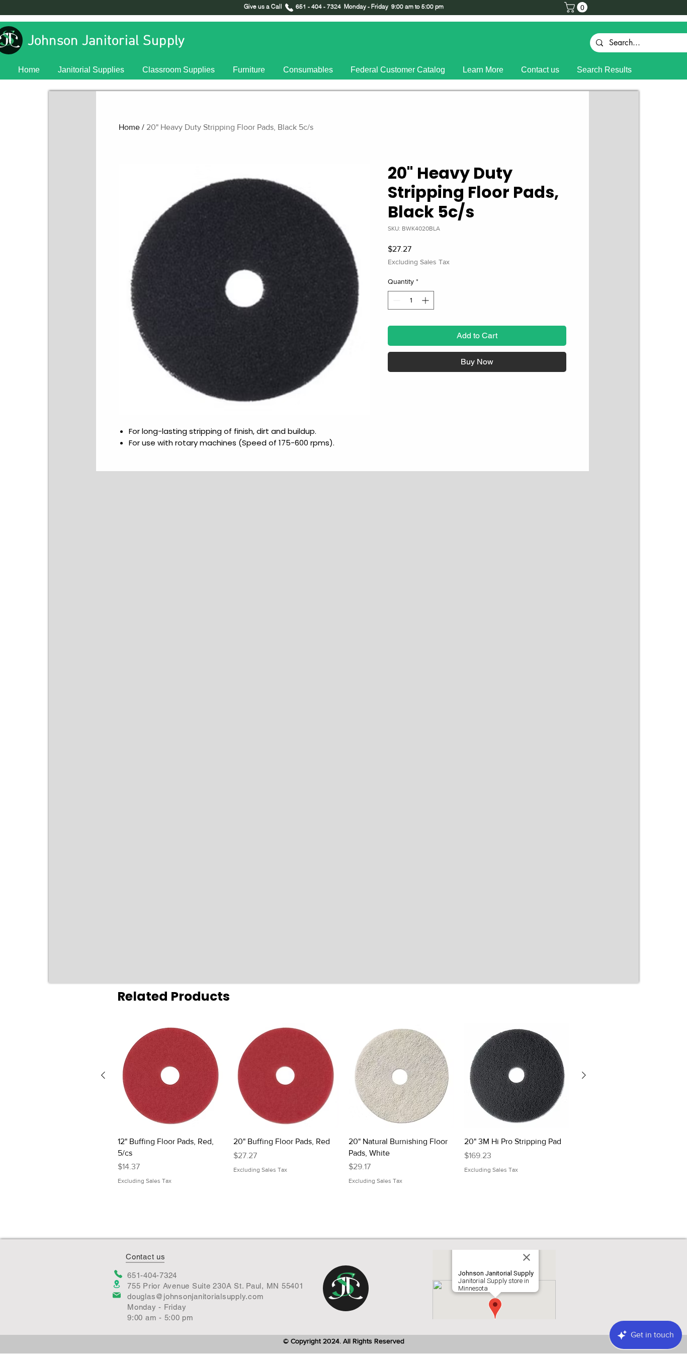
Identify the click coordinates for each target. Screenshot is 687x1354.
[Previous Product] (103, 1075)
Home (129, 127)
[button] (577, 7)
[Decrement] (395, 300)
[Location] (116, 1284)
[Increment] (426, 300)
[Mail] (116, 1295)
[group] (343, 1104)
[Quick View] (170, 1076)
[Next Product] (584, 1075)
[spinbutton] (411, 300)
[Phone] (118, 1274)
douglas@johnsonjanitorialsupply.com (195, 1296)
